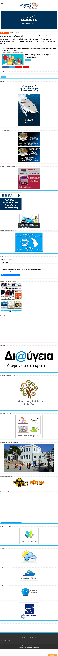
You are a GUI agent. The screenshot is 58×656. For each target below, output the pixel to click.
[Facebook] (28, 637)
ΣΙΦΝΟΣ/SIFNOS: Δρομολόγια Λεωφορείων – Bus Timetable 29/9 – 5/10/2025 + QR (28, 32)
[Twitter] (30, 637)
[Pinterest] (33, 637)
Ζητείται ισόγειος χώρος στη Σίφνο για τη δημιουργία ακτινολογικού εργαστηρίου (28, 225)
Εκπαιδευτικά (16, 52)
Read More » (28, 59)
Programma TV (3, 522)
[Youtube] (35, 637)
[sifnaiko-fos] (29, 5)
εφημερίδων (15, 311)
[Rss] (23, 637)
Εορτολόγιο (11, 340)
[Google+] (25, 637)
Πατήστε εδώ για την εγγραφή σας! (10, 274)
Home (1, 35)
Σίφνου (21, 52)
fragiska (4, 52)
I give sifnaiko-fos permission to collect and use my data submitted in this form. (21, 269)
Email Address (4, 262)
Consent (3, 267)
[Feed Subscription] (57, 45)
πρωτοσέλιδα (9, 311)
